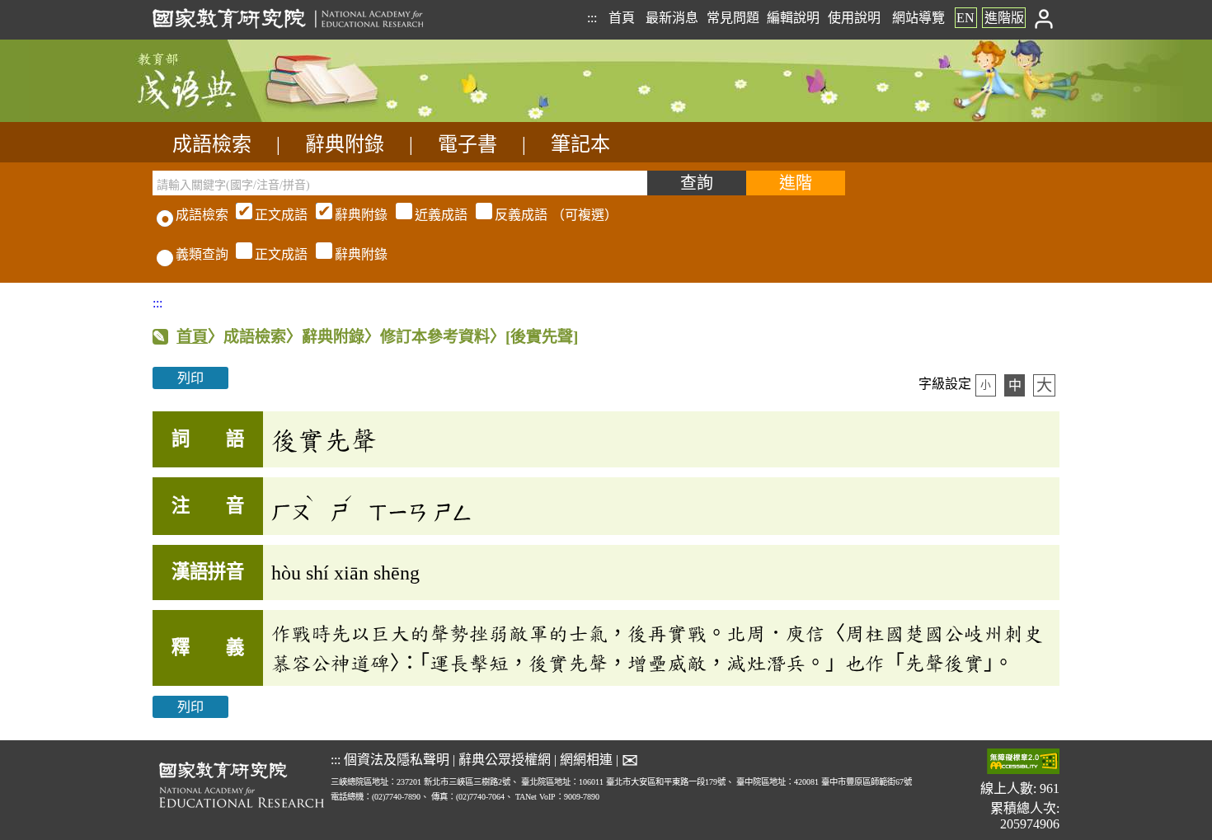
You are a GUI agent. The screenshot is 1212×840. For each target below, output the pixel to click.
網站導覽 (918, 18)
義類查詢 (202, 254)
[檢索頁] (235, 117)
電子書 (467, 144)
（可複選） (436, 215)
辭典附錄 (344, 144)
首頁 (621, 18)
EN (965, 18)
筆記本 (580, 144)
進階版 (1004, 18)
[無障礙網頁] (1023, 762)
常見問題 (733, 18)
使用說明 (854, 18)
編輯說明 (793, 18)
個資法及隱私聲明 (396, 760)
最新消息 (672, 18)
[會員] (1044, 17)
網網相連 (586, 760)
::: (592, 18)
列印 (190, 378)
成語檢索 (211, 144)
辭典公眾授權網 (504, 760)
